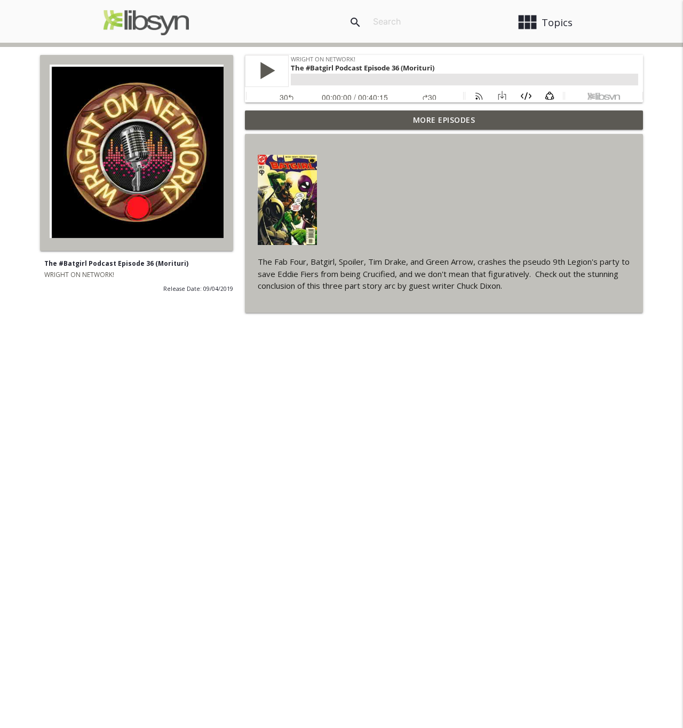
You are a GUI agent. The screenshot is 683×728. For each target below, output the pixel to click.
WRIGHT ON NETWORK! (79, 274)
